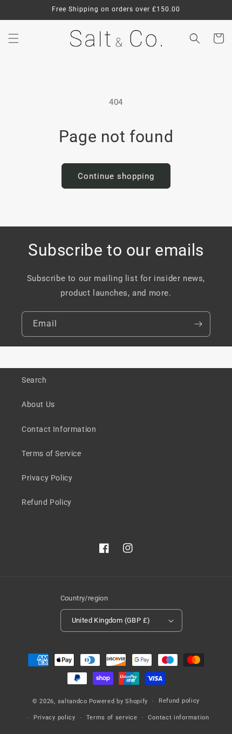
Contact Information (59, 429)
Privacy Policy (47, 477)
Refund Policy (47, 502)
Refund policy (179, 700)
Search (34, 380)
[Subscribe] (198, 324)
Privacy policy (54, 717)
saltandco (72, 701)
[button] (13, 38)
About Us (38, 404)
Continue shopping (116, 176)
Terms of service (112, 717)
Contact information (178, 717)
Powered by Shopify (118, 701)
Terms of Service (51, 453)
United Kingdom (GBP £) (111, 620)
